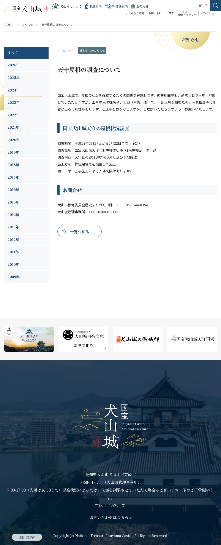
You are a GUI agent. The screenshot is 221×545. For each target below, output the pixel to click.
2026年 (14, 65)
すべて (13, 52)
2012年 (13, 239)
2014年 (13, 214)
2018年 (13, 164)
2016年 (13, 189)
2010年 (13, 264)
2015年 (13, 202)
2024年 (14, 90)
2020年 (14, 139)
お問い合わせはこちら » (111, 517)
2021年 (13, 127)
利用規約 (27, 537)
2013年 (13, 226)
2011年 (13, 251)
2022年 (14, 114)
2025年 (14, 77)
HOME (8, 24)
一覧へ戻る (79, 231)
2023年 (13, 102)
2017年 (13, 177)
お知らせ (27, 24)
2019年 (13, 152)
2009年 (14, 276)
